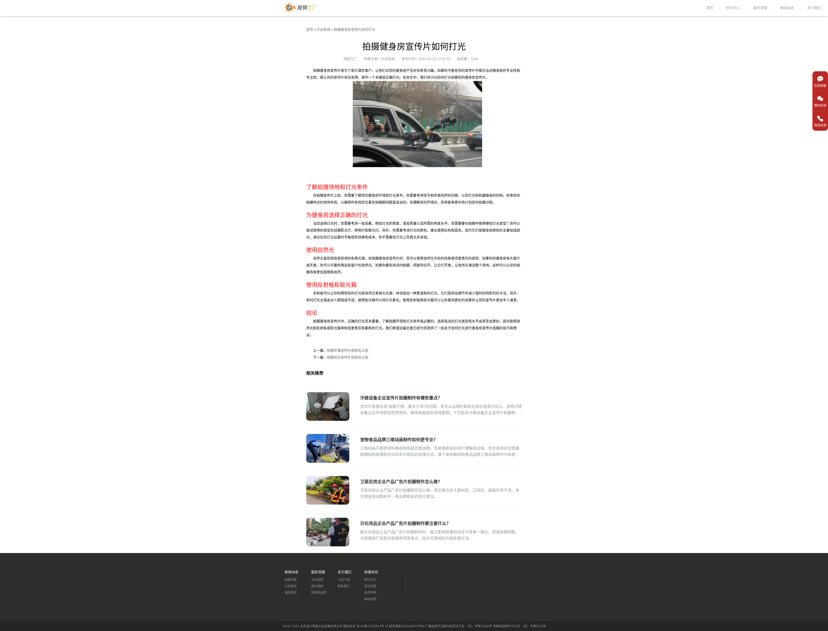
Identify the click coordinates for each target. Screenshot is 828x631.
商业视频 (317, 586)
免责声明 (370, 592)
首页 (709, 8)
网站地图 (370, 599)
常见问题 (370, 586)
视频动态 (291, 592)
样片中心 (733, 8)
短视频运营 (318, 592)
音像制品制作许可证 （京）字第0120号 (519, 626)
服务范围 (760, 8)
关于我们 (814, 8)
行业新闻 (323, 29)
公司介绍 (344, 579)
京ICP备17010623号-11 (372, 626)
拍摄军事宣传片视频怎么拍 (347, 350)
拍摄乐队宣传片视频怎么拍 (347, 357)
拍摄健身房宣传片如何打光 (354, 29)
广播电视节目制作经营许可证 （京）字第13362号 (458, 626)
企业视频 (317, 579)
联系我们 (344, 586)
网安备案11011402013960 (406, 626)
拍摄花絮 (291, 579)
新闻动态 (787, 8)
